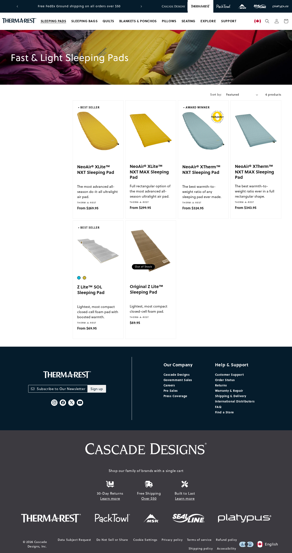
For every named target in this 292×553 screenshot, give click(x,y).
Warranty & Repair (229, 390)
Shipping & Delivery (230, 396)
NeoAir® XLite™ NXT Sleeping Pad (95, 169)
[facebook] (63, 402)
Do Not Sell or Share (112, 540)
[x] (71, 402)
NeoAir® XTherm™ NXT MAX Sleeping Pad (254, 171)
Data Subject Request (74, 540)
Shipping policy (201, 548)
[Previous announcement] (17, 6)
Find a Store (224, 412)
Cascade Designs (177, 374)
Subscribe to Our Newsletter (61, 388)
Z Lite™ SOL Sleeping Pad (91, 289)
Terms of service (199, 540)
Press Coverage (175, 396)
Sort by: (216, 94)
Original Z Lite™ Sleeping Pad (146, 289)
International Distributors (235, 401)
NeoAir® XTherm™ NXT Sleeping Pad (201, 169)
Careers (169, 385)
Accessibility (226, 548)
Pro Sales (171, 390)
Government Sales (178, 380)
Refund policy (226, 540)
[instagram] (54, 402)
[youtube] (80, 402)
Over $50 (148, 498)
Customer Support (229, 374)
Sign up (96, 388)
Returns (221, 385)
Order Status (225, 380)
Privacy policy (172, 540)
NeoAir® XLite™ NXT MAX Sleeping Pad (149, 171)
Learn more (110, 498)
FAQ (218, 407)
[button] (53, 21)
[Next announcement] (141, 6)
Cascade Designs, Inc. (37, 544)
